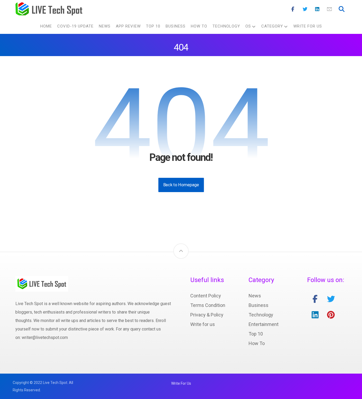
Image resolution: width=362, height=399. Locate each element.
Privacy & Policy (206, 315)
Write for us (202, 324)
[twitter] (331, 299)
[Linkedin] (317, 9)
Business (258, 305)
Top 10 (256, 334)
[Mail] (329, 9)
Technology (261, 315)
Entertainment (264, 324)
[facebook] (315, 299)
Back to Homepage (181, 184)
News (255, 295)
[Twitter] (305, 9)
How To (257, 343)
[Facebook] (293, 9)
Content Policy (205, 295)
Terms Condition (207, 305)
